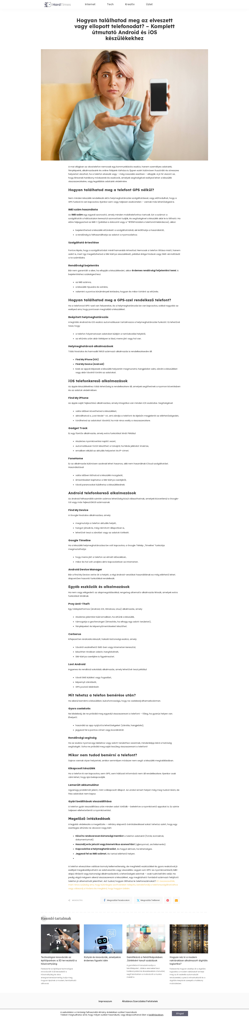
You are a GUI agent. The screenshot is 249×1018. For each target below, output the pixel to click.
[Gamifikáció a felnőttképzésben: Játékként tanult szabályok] (146, 938)
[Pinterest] (167, 900)
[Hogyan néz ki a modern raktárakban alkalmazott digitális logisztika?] (189, 938)
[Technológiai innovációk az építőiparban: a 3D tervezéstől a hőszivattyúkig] (60, 938)
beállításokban (156, 1015)
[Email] (176, 900)
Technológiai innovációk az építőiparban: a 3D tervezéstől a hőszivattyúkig (59, 960)
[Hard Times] (57, 4)
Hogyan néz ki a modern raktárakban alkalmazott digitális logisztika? (188, 960)
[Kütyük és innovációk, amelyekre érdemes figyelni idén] (103, 938)
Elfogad (180, 1013)
